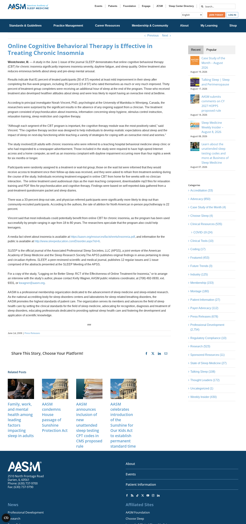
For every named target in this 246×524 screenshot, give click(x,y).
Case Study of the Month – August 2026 (213, 62)
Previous (153, 35)
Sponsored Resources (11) (207, 354)
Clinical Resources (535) (206, 224)
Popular (211, 49)
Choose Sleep (135, 519)
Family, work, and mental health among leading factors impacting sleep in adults (21, 420)
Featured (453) (199, 257)
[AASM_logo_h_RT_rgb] (28, 5)
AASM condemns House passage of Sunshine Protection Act (55, 417)
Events (131, 474)
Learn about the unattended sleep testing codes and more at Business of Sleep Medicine (215, 153)
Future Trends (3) (201, 266)
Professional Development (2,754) (207, 327)
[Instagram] (153, 495)
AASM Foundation (138, 512)
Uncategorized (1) (201, 388)
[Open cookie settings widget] (6, 518)
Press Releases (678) (204, 316)
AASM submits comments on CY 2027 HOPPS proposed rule (213, 104)
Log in (232, 14)
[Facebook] (127, 495)
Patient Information (141, 484)
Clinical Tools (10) (201, 240)
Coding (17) (197, 249)
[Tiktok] (137, 495)
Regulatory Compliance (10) (208, 338)
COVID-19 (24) (203, 232)
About (130, 464)
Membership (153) (202, 282)
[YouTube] (148, 495)
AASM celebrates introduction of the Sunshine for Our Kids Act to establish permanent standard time (123, 425)
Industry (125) (199, 274)
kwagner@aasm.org (32, 282)
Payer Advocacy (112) (204, 308)
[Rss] (132, 495)
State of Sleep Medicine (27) (208, 363)
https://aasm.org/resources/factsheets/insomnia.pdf (103, 236)
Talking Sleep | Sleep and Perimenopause (216, 82)
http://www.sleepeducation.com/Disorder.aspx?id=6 (67, 241)
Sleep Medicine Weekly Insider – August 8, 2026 (212, 127)
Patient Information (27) (205, 299)
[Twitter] (142, 495)
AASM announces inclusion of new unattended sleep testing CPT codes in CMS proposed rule (89, 425)
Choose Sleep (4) (201, 215)
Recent (196, 49)
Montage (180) (199, 291)
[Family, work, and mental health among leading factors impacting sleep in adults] (21, 380)
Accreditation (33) (201, 190)
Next (165, 35)
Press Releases (32, 333)
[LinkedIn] (158, 495)
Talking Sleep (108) (202, 371)
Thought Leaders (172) (205, 380)
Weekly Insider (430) (203, 396)
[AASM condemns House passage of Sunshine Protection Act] (55, 380)
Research (14, 519)
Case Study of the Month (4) (208, 207)
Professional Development (26, 512)
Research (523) (200, 346)
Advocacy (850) (200, 198)
